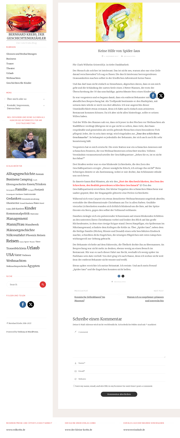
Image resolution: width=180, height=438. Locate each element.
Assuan (40, 174)
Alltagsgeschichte (20, 174)
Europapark (10, 190)
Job (13, 208)
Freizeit (39, 189)
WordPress (33, 332)
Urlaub (9, 73)
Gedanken (13, 198)
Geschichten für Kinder (18, 83)
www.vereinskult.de (134, 429)
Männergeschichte (20, 230)
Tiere (37, 241)
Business (11, 58)
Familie (21, 189)
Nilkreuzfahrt (15, 235)
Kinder (30, 208)
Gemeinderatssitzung (30, 199)
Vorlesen (26, 255)
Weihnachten (13, 78)
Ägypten (33, 266)
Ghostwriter (12, 203)
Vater (18, 255)
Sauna (21, 242)
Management (17, 219)
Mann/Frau (15, 224)
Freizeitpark (10, 194)
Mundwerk (32, 224)
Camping (26, 179)
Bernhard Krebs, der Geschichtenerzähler (26, 36)
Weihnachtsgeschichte (16, 266)
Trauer (10, 63)
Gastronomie (30, 194)
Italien (8, 209)
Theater (10, 68)
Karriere (20, 209)
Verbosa (21, 332)
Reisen (12, 241)
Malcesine (34, 214)
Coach (35, 180)
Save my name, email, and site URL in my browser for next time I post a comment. (114, 386)
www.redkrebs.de (15, 429)
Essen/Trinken (36, 184)
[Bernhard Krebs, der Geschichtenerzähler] (26, 18)
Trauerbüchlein (16, 248)
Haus (36, 203)
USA (10, 254)
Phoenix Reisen (35, 235)
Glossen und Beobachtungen (21, 54)
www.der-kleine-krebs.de (78, 429)
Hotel (41, 203)
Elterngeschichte (16, 184)
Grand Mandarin (26, 203)
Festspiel (31, 190)
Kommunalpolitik (18, 213)
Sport (26, 242)
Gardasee (19, 194)
